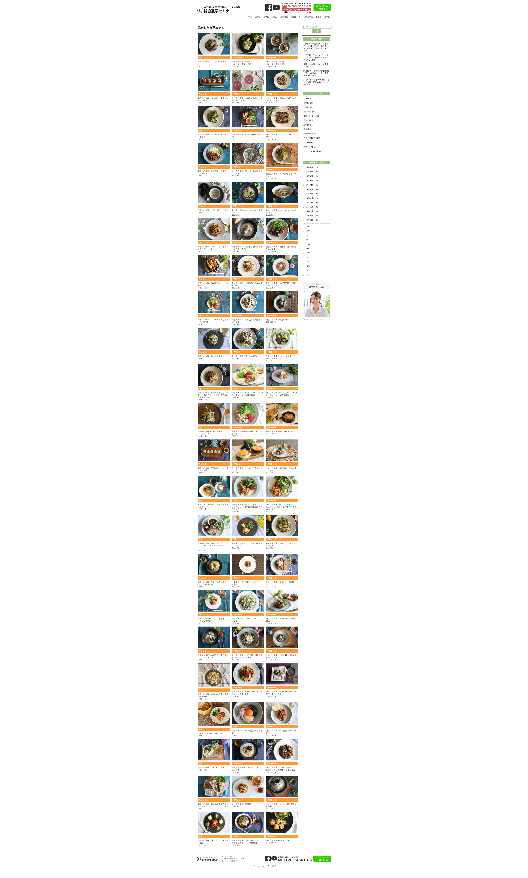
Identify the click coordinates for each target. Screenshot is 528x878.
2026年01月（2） (311, 198)
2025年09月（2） (311, 216)
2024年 (306, 231)
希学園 (266, 17)
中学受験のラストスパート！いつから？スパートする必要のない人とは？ (315, 57)
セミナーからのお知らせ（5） (314, 152)
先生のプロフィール (314, 319)
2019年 (306, 253)
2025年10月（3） (311, 211)
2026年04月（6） (311, 185)
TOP (250, 17)
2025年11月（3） (311, 207)
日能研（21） (309, 107)
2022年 (306, 240)
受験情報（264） (310, 134)
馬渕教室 (284, 17)
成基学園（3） (309, 120)
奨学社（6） (308, 129)
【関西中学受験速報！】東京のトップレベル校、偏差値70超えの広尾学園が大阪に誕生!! (316, 47)
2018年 (306, 257)
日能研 (275, 17)
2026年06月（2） (311, 176)
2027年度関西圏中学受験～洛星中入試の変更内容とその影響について (316, 82)
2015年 (306, 270)
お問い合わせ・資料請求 (322, 7)
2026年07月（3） (311, 172)
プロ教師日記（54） (312, 142)
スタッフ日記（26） (312, 138)
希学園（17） (309, 103)
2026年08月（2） (311, 167)
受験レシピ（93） (311, 147)
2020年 (306, 249)
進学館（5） (308, 125)
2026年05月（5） (311, 180)
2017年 (306, 262)
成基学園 (309, 17)
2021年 (306, 244)
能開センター (296, 17)
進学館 (318, 17)
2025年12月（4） (311, 203)
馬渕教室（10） (310, 112)
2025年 (306, 227)
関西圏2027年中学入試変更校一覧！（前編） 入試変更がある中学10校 (316, 73)
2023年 (306, 235)
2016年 (306, 266)
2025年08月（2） (311, 220)
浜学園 (258, 17)
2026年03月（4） (311, 189)
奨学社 (327, 17)
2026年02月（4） (311, 194)
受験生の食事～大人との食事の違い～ (315, 65)
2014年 (306, 275)
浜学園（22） (309, 98)
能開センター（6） (311, 116)
